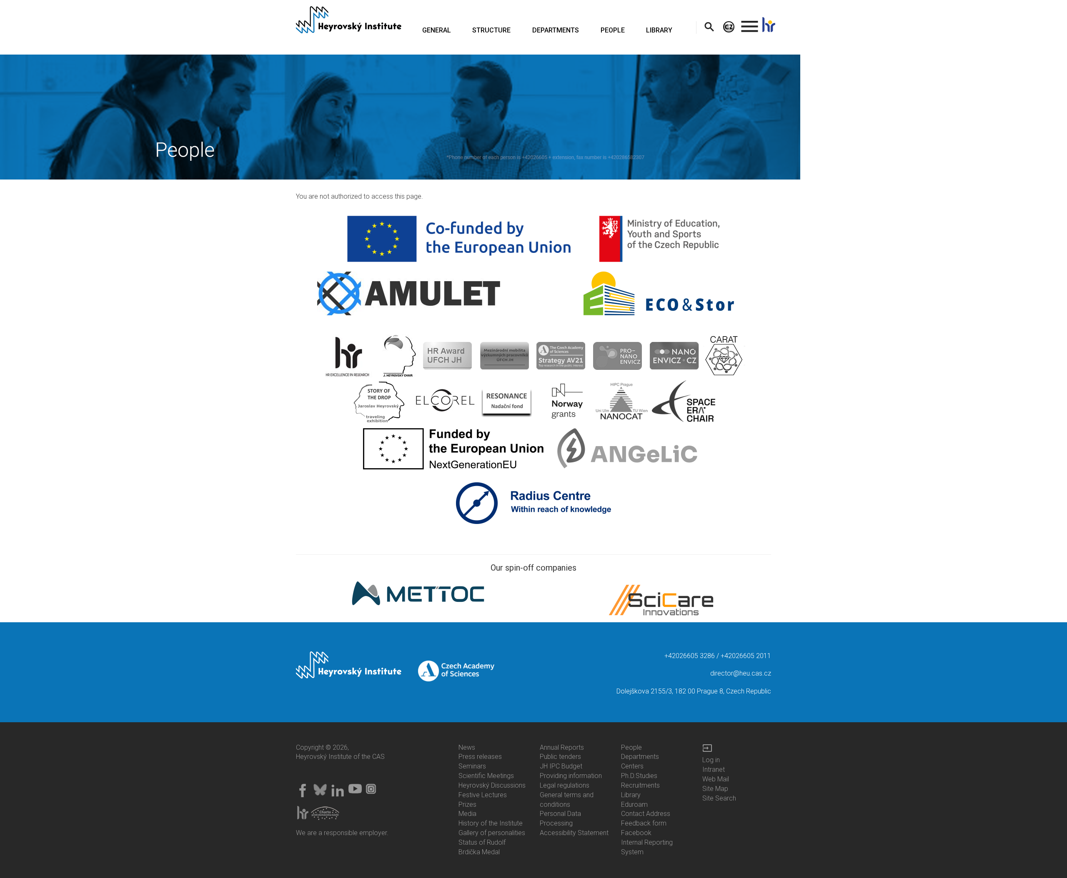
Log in (711, 760)
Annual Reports (562, 747)
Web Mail (715, 779)
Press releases (480, 757)
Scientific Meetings (486, 776)
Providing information (571, 776)
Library (631, 795)
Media (467, 814)
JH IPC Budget (561, 766)
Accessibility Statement (574, 833)
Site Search (719, 798)
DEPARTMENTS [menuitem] (555, 30)
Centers (632, 766)
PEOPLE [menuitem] (613, 30)
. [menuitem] (750, 23)
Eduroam (634, 804)
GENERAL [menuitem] (436, 30)
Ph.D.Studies (639, 776)
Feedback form (643, 823)
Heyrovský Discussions (492, 785)
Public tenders (560, 757)
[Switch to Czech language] (728, 26)
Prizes (467, 804)
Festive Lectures (482, 795)
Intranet (713, 769)
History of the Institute (490, 823)
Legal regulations (564, 785)
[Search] (709, 26)
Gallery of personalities (491, 833)
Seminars (472, 766)
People (631, 747)
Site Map (715, 789)
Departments (640, 757)
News (466, 747)
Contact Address (645, 814)
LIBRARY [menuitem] (659, 30)
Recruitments (640, 785)
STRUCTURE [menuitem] (491, 30)
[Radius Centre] (533, 502)
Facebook (636, 833)
